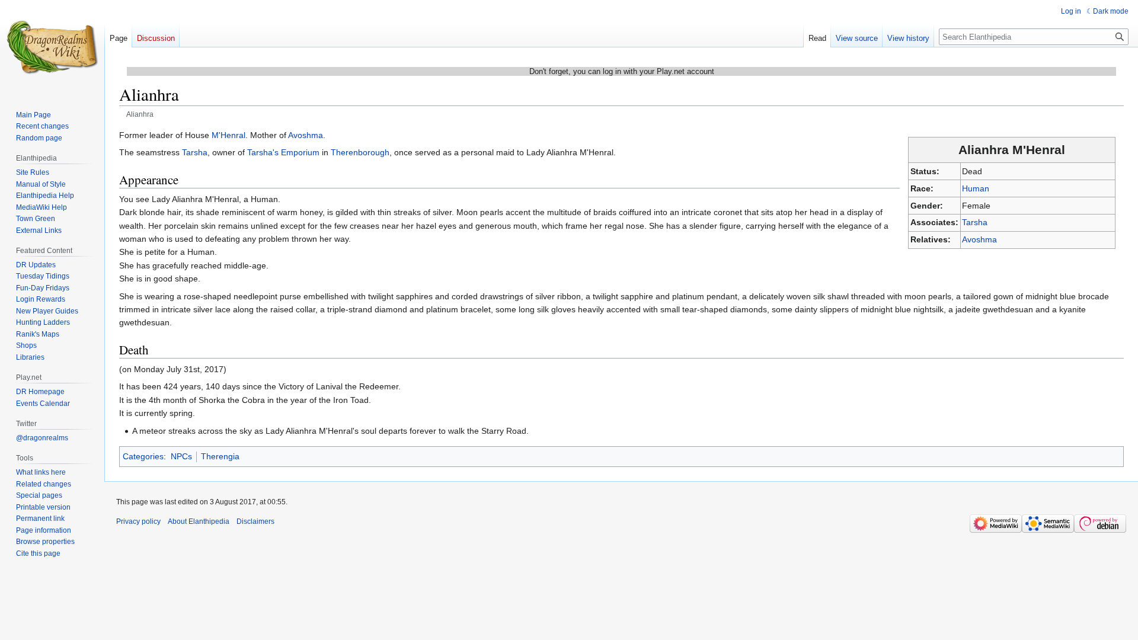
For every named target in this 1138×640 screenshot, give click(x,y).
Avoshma (979, 239)
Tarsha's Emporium (283, 152)
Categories (143, 456)
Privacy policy (138, 521)
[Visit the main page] (52, 47)
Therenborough (360, 152)
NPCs (181, 456)
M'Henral (228, 135)
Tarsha (974, 222)
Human (975, 188)
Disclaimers (255, 521)
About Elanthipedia (198, 521)
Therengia (220, 456)
